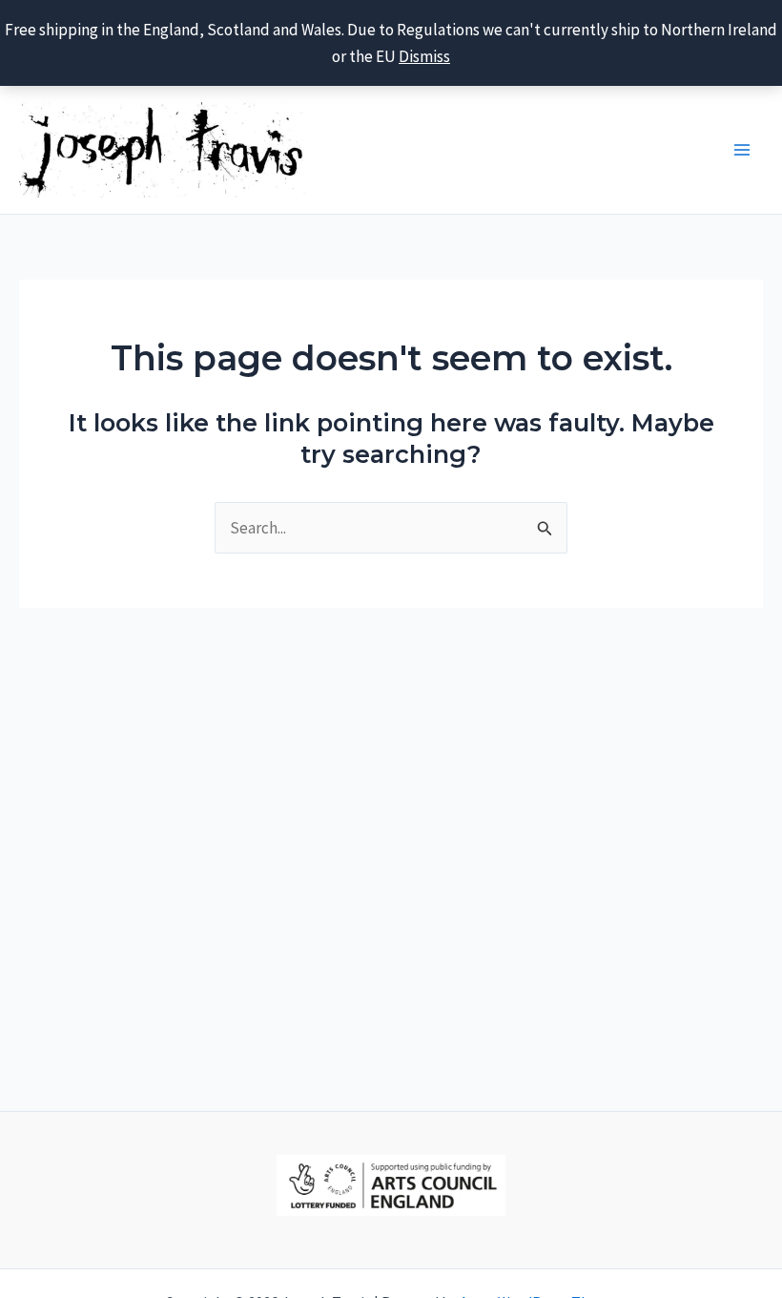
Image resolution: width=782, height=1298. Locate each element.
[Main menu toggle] (742, 150)
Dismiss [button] (424, 56)
